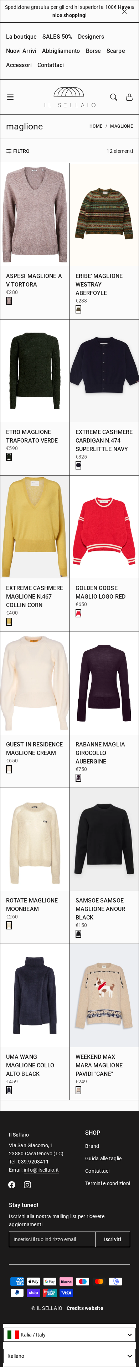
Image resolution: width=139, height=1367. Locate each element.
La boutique (21, 36)
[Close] (124, 11)
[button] (12, 97)
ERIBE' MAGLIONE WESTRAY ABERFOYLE (99, 284)
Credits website (85, 1308)
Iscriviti (112, 1239)
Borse (93, 51)
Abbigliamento (61, 51)
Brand (92, 1146)
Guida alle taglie (103, 1158)
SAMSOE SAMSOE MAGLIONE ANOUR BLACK (100, 909)
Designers (91, 36)
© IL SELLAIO (46, 1308)
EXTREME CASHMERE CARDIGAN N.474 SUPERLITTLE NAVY (104, 440)
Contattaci (50, 65)
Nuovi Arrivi (21, 51)
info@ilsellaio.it (41, 1170)
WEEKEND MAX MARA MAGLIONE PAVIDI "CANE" (99, 1065)
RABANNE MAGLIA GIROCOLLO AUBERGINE (100, 753)
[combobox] (69, 1335)
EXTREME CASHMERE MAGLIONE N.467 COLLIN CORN (34, 597)
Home (96, 126)
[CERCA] (114, 97)
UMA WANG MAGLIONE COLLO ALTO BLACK (30, 1065)
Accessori (19, 65)
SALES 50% (57, 36)
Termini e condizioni (107, 1183)
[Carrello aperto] (129, 97)
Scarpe (116, 51)
